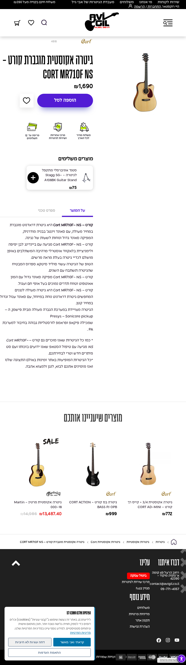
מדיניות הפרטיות (80, 633)
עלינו (145, 562)
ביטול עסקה (138, 575)
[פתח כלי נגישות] (181, 658)
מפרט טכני (46, 210)
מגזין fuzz (143, 588)
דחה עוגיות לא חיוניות (30, 642)
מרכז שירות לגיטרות (136, 582)
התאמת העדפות (49, 652)
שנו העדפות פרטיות (170, 660)
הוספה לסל (65, 100)
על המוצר (77, 210)
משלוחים (127, 2)
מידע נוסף (140, 597)
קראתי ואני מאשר (72, 642)
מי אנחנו (145, 2)
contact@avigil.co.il (164, 584)
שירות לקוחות (168, 2)
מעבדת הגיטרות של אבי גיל (93, 2)
